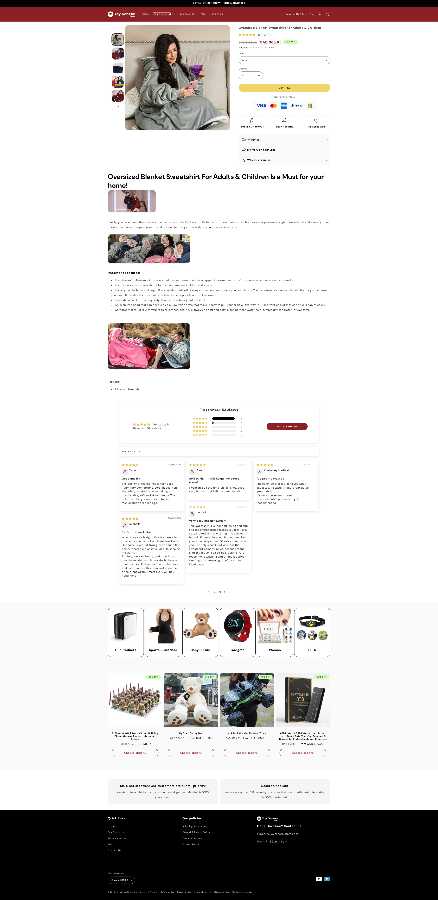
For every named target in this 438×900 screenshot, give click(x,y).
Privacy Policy (190, 844)
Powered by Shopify (147, 892)
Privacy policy (184, 892)
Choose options (135, 753)
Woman (275, 650)
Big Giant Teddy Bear (191, 733)
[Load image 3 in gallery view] (118, 68)
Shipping (243, 47)
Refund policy (167, 892)
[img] (130, 465)
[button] (163, 14)
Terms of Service (192, 838)
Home (111, 826)
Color (242, 53)
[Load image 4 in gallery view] (118, 82)
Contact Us (114, 850)
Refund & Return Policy (196, 832)
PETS (312, 650)
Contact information (242, 892)
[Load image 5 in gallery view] (118, 96)
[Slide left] (118, 29)
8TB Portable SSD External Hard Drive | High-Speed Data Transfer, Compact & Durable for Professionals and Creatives (303, 736)
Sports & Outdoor (163, 650)
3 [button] (220, 592)
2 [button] (214, 592)
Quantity (243, 68)
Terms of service (202, 892)
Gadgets (237, 650)
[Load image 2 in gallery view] (118, 53)
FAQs (111, 844)
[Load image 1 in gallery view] (118, 39)
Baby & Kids (200, 650)
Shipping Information (194, 826)
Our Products (125, 650)
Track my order (117, 838)
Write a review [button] (287, 426)
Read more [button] (196, 564)
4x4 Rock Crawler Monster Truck (247, 733)
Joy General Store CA (126, 892)
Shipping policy (221, 892)
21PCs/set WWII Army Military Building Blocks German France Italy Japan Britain (135, 736)
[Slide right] (118, 107)
